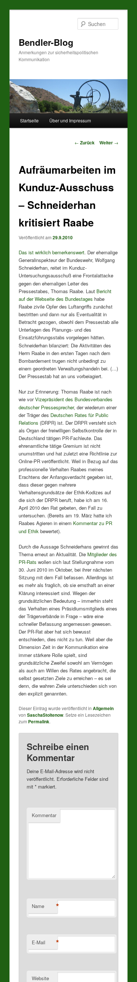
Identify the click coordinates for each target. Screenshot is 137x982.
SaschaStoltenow (45, 715)
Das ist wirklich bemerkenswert (51, 252)
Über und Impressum (70, 120)
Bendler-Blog (46, 42)
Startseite (29, 120)
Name (44, 906)
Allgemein (103, 708)
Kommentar (44, 815)
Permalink (38, 721)
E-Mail (44, 942)
